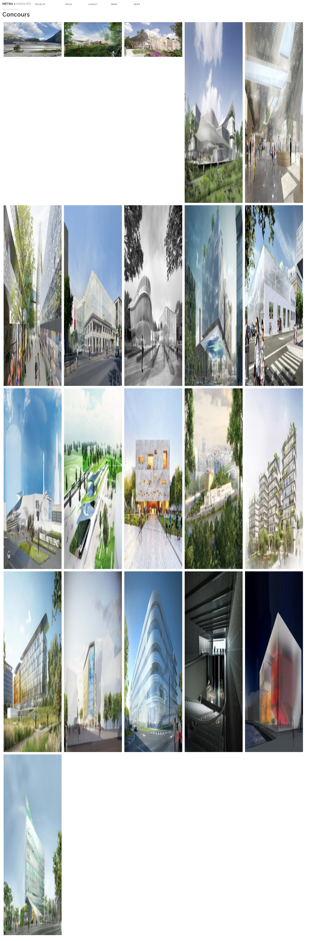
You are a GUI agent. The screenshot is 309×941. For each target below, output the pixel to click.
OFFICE (68, 4)
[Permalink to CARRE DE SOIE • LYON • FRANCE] (93, 661)
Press (114, 4)
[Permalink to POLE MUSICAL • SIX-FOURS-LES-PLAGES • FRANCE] (214, 661)
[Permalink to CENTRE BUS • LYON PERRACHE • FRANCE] (274, 295)
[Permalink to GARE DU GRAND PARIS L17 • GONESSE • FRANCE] (93, 478)
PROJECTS (40, 4)
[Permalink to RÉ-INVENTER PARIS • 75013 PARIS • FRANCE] (214, 295)
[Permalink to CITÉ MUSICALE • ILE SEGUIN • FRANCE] (214, 478)
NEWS (137, 4)
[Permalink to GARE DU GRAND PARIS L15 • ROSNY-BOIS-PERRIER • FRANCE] (274, 112)
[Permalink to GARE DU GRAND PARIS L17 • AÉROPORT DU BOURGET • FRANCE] (33, 478)
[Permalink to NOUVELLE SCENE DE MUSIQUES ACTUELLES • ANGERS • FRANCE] (214, 112)
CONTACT (93, 4)
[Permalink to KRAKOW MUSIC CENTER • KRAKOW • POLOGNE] (93, 39)
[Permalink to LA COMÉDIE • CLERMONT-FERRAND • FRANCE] (93, 295)
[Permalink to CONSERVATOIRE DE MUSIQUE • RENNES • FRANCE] (153, 478)
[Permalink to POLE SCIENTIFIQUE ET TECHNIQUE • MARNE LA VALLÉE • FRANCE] (153, 661)
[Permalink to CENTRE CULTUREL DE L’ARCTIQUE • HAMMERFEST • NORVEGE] (274, 661)
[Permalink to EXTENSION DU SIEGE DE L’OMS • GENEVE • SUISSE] (33, 661)
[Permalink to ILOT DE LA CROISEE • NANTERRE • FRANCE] (33, 844)
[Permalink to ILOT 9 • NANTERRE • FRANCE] (274, 478)
